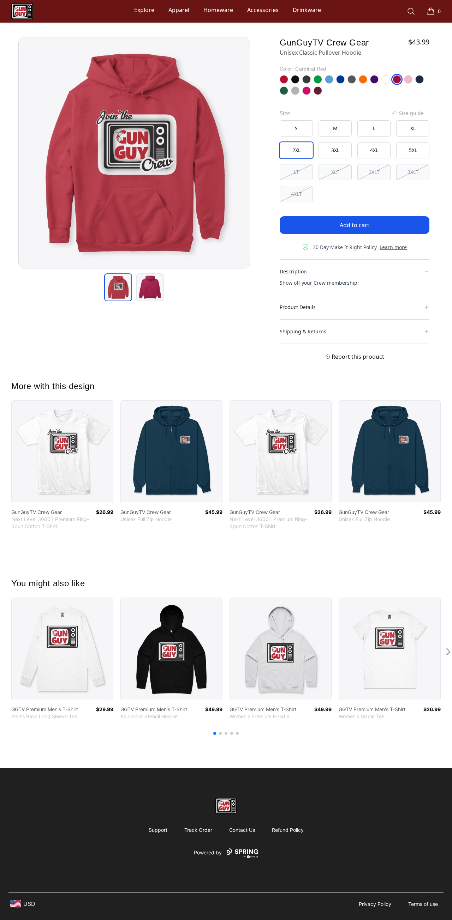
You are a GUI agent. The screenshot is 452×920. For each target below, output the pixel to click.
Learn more (393, 247)
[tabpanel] (134, 152)
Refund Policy (288, 830)
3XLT (413, 172)
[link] (62, 452)
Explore (144, 10)
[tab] (118, 287)
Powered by (208, 852)
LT (296, 172)
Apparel (178, 10)
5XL (413, 150)
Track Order (198, 830)
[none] (407, 113)
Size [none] (285, 113)
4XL (374, 150)
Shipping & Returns (303, 331)
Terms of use (423, 904)
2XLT (374, 172)
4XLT (296, 193)
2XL (296, 150)
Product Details (298, 307)
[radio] (296, 128)
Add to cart (354, 225)
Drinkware (307, 10)
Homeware (218, 10)
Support (158, 830)
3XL (335, 150)
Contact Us (242, 830)
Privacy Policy (375, 904)
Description (293, 271)
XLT (335, 172)
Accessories (263, 10)
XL (413, 128)
